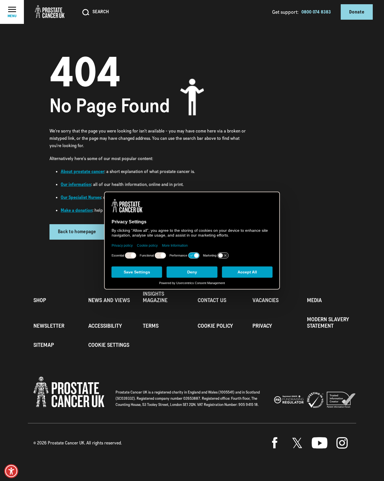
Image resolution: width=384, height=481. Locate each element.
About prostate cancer (82, 171)
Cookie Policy (215, 326)
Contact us (212, 300)
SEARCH (100, 11)
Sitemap (43, 345)
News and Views (109, 300)
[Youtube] (319, 443)
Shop (39, 300)
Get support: (285, 12)
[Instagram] (342, 443)
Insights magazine (155, 297)
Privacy (262, 326)
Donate (356, 12)
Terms (151, 326)
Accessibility (105, 326)
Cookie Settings (108, 345)
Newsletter (48, 326)
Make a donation (76, 210)
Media (314, 300)
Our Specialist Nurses (81, 197)
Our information (76, 184)
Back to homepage (77, 232)
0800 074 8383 (316, 12)
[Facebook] (274, 443)
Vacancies (265, 300)
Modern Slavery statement (328, 322)
